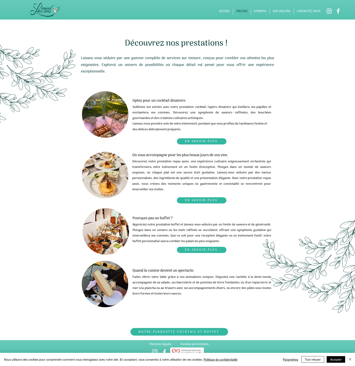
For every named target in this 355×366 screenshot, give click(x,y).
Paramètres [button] (290, 359)
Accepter (336, 359)
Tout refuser (313, 359)
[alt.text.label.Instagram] (329, 11)
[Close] (350, 359)
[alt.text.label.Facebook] (338, 11)
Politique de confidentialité (220, 359)
